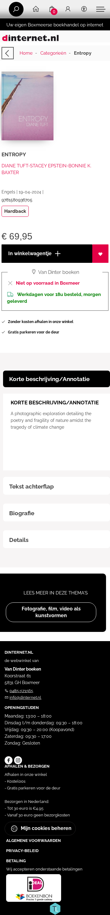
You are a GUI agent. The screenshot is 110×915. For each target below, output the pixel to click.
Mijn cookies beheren (46, 828)
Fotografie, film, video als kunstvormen (51, 612)
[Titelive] (55, 908)
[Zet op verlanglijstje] (100, 253)
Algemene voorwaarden (33, 840)
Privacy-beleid (22, 850)
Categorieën (53, 53)
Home (26, 53)
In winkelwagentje (29, 253)
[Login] (68, 9)
